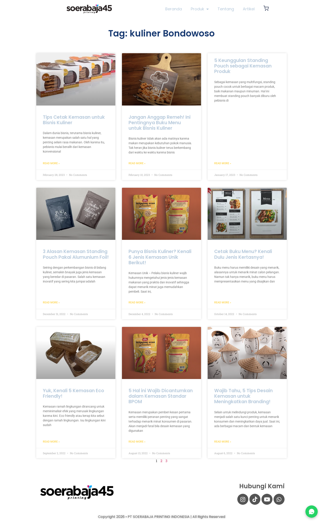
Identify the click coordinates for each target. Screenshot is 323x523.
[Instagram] (242, 499)
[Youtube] (266, 499)
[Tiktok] (254, 499)
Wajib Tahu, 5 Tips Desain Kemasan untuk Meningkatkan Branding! (243, 396)
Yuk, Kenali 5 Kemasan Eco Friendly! (73, 393)
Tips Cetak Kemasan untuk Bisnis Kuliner (74, 120)
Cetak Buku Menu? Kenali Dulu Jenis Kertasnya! (243, 254)
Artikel (249, 9)
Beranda (173, 9)
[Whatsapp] (279, 499)
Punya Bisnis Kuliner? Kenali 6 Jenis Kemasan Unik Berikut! (160, 257)
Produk (197, 9)
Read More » (51, 163)
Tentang (226, 9)
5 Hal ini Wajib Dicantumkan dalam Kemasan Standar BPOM (161, 396)
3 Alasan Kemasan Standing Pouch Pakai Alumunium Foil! (76, 254)
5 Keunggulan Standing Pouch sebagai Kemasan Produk (243, 66)
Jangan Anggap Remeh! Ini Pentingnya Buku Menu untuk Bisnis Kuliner (160, 122)
